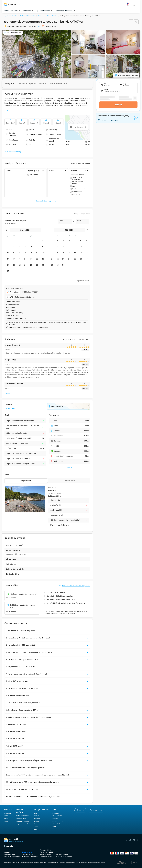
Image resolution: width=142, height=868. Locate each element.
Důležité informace (58, 83)
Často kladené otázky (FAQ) (69, 862)
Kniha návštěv (57, 816)
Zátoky (36, 827)
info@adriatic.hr (27, 852)
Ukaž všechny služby (12, 152)
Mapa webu (83, 862)
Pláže (35, 829)
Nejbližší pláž (26, 480)
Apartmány (7, 813)
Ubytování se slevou (23, 816)
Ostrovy (36, 821)
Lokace (42, 83)
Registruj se (113, 120)
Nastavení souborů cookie (96, 862)
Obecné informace (59, 824)
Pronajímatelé (97, 810)
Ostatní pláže (69, 480)
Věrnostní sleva (21, 818)
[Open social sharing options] (136, 21)
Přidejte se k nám (58, 821)
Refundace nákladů (23, 821)
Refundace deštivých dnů (25, 297)
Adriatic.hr (56, 813)
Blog (54, 827)
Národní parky (38, 824)
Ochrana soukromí (53, 862)
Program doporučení (23, 824)
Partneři (82, 810)
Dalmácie (37, 818)
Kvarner (36, 816)
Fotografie (9, 83)
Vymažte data (83, 280)
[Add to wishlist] (131, 21)
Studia (6, 821)
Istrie (35, 813)
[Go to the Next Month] (87, 230)
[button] (36, 54)
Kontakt (9, 846)
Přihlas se (102, 120)
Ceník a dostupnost (27, 83)
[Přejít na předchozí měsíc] (7, 230)
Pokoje (6, 818)
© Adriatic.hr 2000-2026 (11, 862)
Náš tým (55, 818)
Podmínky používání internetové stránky (33, 862)
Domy (6, 816)
